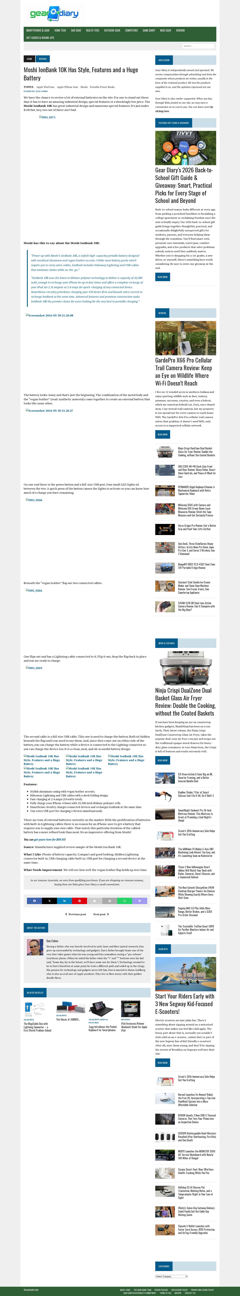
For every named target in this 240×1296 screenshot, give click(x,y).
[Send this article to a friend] (94, 901)
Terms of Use (165, 1293)
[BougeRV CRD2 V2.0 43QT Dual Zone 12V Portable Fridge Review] (165, 571)
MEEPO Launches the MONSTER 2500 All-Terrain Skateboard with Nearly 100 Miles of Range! (196, 1154)
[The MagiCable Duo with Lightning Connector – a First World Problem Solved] (35, 1015)
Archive (178, 1293)
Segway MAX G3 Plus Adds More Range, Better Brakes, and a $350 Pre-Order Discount (195, 911)
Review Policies (161, 1289)
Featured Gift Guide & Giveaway (174, 122)
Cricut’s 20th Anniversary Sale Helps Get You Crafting (196, 832)
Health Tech (92, 30)
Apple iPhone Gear (67, 87)
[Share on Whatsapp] (124, 901)
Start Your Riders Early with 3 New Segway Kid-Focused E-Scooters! (184, 1003)
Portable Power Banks (102, 87)
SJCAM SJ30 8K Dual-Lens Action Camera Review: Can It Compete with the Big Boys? (196, 606)
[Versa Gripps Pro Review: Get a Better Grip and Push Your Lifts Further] (165, 533)
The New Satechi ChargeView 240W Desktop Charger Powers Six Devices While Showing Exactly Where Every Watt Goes (196, 893)
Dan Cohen (42, 91)
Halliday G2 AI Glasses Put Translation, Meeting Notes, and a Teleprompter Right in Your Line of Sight (195, 1192)
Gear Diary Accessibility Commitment (139, 1293)
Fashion (180, 30)
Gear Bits (29, 1019)
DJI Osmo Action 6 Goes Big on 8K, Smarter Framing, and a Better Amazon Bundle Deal (195, 777)
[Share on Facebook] (34, 901)
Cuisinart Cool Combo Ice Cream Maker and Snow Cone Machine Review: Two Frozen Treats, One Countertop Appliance (194, 587)
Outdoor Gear (112, 30)
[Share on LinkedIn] (64, 901)
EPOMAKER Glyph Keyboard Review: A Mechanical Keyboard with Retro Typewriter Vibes (196, 490)
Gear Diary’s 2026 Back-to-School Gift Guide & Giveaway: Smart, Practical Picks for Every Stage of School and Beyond (184, 185)
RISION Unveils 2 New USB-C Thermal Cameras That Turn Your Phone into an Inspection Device (197, 1118)
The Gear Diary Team (142, 1289)
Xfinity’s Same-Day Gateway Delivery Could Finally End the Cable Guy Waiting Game (196, 1211)
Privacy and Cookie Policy (202, 1289)
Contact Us (190, 1293)
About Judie (125, 1289)
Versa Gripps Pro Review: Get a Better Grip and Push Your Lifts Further (197, 527)
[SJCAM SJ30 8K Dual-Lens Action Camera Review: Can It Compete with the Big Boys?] (165, 610)
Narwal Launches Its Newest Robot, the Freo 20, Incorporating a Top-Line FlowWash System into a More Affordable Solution (196, 1100)
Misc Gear (165, 30)
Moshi (84, 87)
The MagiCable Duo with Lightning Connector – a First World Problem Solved (37, 1027)
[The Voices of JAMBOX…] (71, 1011)
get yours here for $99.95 (49, 839)
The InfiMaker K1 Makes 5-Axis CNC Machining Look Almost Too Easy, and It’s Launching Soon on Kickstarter (196, 852)
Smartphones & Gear (37, 30)
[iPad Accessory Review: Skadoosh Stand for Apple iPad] (130, 1015)
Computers (131, 30)
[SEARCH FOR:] (198, 46)
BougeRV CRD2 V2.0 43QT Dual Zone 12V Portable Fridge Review (196, 566)
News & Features (167, 643)
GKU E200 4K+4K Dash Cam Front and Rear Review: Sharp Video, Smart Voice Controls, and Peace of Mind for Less (197, 471)
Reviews (125, 1019)
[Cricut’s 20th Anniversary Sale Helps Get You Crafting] (165, 838)
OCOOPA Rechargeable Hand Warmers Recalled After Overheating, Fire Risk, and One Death (197, 1136)
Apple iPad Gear (45, 87)
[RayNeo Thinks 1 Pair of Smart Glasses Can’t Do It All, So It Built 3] (165, 799)
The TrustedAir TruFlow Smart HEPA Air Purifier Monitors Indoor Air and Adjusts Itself (196, 929)
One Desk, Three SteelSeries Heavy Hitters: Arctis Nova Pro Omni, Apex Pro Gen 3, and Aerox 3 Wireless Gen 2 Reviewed (196, 549)
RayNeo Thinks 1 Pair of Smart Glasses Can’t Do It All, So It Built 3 (196, 794)
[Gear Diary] (54, 13)
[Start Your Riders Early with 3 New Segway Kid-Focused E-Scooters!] (185, 989)
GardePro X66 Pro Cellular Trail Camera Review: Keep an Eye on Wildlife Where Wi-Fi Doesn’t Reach (183, 371)
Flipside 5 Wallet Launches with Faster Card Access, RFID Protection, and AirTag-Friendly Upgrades (196, 1229)
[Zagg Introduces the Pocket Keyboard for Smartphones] (101, 1015)
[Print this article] (109, 901)
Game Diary (149, 30)
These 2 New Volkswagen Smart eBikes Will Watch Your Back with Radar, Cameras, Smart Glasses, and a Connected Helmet (196, 872)
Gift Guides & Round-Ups (40, 38)
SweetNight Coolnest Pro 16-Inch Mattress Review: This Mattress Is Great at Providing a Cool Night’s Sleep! (195, 815)
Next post (99, 914)
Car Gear (76, 30)
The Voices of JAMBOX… (68, 1019)
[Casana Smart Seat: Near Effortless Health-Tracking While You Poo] (165, 1176)
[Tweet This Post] (49, 901)
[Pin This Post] (79, 901)
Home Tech (60, 30)
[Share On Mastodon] (139, 901)
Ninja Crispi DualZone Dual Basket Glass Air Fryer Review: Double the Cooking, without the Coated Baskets (196, 451)
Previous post (77, 914)
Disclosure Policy (179, 1289)
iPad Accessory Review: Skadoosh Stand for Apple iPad (134, 1027)
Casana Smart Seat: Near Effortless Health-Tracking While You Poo (196, 1171)
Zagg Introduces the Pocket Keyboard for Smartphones (103, 1028)
